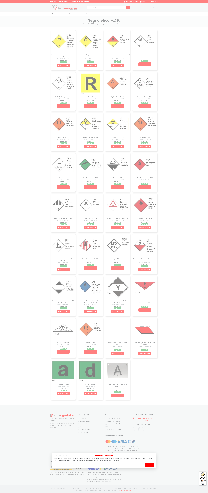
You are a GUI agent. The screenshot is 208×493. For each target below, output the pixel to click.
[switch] (202, 484)
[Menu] (205, 472)
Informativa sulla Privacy (63, 465)
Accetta (149, 465)
